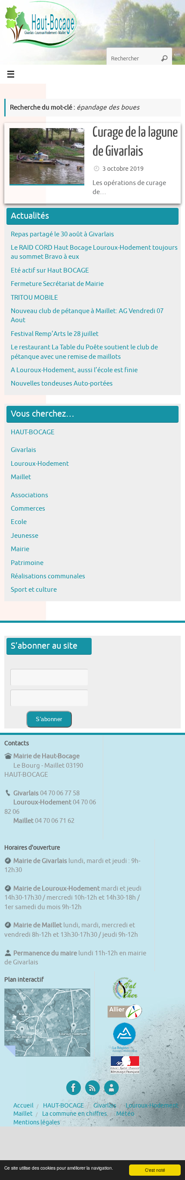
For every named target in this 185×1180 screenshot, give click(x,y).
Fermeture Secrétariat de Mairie (57, 283)
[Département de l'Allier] (125, 1017)
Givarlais (23, 450)
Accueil (23, 1105)
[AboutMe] (111, 1087)
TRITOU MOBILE (34, 297)
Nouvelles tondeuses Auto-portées (62, 383)
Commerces (28, 508)
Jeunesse (24, 535)
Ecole (19, 522)
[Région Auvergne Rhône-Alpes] (125, 1051)
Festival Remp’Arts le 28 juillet (55, 334)
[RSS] (92, 1087)
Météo (125, 1113)
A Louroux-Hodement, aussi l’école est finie (74, 370)
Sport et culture (34, 589)
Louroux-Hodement (40, 463)
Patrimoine (27, 563)
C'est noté (155, 1170)
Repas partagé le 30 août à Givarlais (62, 234)
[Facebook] (73, 1087)
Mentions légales (36, 1122)
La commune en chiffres (74, 1113)
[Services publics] (125, 1071)
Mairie (20, 549)
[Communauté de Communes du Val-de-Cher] (125, 999)
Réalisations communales (48, 576)
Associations (29, 495)
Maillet (21, 477)
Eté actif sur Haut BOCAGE (50, 270)
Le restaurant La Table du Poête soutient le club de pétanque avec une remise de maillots (84, 352)
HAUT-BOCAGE (33, 432)
